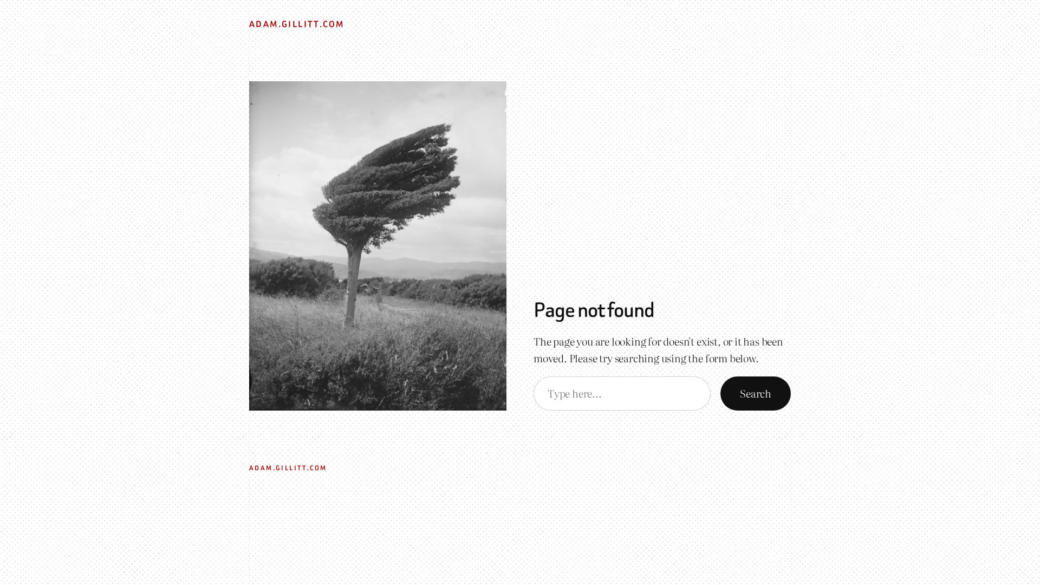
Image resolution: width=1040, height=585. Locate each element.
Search (755, 393)
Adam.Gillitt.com (296, 24)
